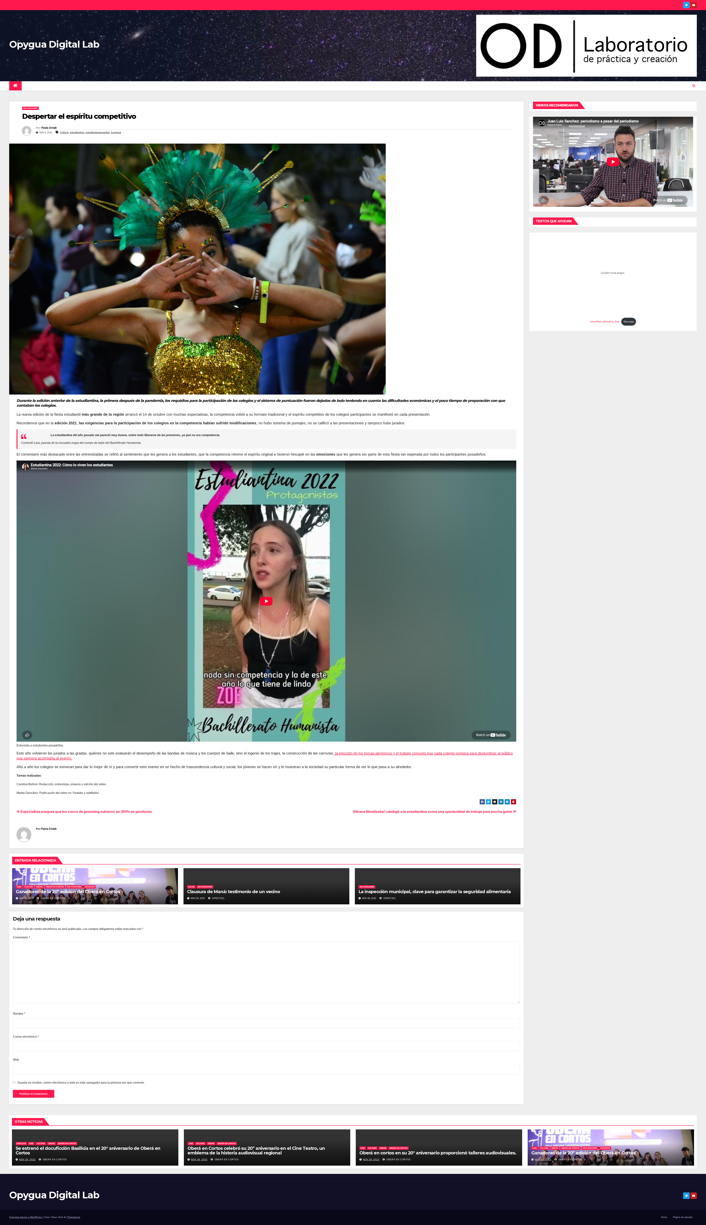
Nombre (19, 1013)
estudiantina (77, 132)
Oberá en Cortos (55, 887)
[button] (693, 85)
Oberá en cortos (52, 898)
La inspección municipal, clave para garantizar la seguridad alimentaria (435, 891)
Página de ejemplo (683, 1217)
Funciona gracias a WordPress (26, 1217)
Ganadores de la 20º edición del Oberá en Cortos (68, 891)
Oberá (39, 887)
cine (19, 887)
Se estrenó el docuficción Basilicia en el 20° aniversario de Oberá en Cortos (88, 1151)
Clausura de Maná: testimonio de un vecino (233, 891)
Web (16, 1059)
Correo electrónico (26, 1036)
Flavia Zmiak (49, 127)
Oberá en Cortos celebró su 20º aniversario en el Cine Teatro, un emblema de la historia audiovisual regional (256, 1151)
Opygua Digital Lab (54, 44)
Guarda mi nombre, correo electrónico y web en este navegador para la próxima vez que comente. (81, 1082)
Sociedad (90, 887)
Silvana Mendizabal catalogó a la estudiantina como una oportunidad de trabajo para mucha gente (433, 812)
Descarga (629, 321)
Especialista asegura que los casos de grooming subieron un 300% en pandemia (86, 812)
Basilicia (21, 1143)
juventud (116, 132)
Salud (191, 887)
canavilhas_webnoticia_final (604, 321)
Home (664, 1217)
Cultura (64, 132)
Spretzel (218, 898)
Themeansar (73, 1217)
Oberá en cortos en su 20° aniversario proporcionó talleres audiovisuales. (437, 1153)
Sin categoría (30, 108)
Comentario (21, 937)
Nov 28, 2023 (27, 1159)
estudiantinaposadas (97, 132)
